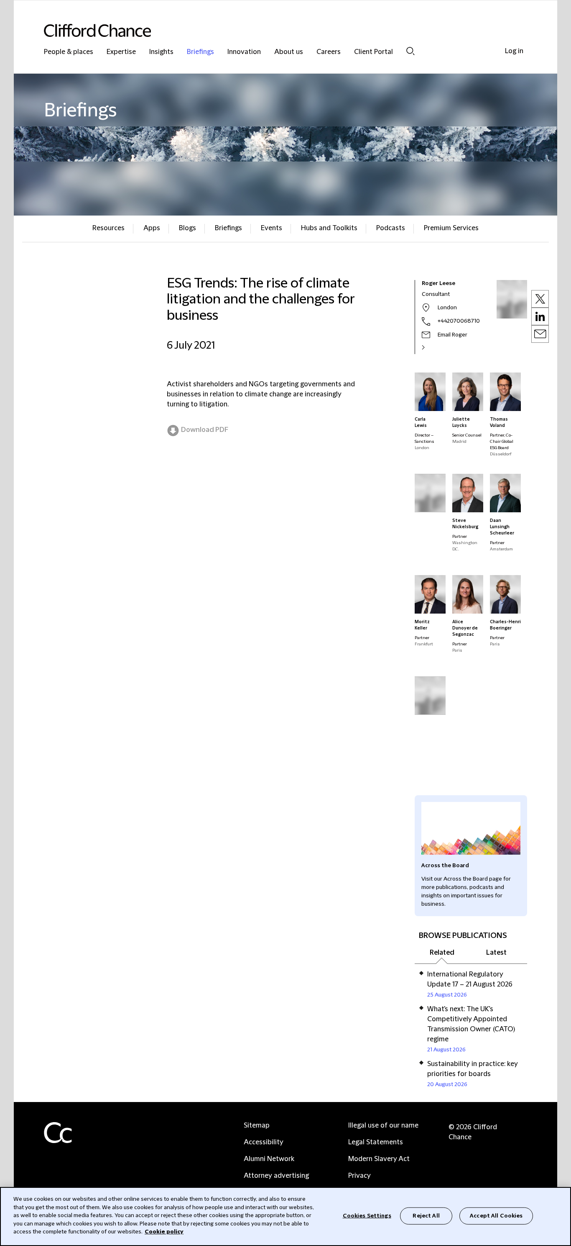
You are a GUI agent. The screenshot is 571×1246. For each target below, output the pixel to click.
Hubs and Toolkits (329, 228)
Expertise (121, 52)
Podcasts (390, 228)
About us (288, 52)
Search (410, 50)
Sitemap (257, 1125)
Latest (496, 952)
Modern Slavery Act (379, 1159)
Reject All (426, 1215)
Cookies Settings (367, 1215)
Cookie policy (164, 1231)
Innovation (244, 52)
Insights (161, 52)
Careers (328, 52)
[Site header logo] (269, 30)
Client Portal (373, 52)
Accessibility (263, 1142)
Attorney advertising (276, 1175)
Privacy (359, 1175)
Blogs (187, 228)
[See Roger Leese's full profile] (432, 347)
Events (271, 228)
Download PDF (204, 430)
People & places (68, 52)
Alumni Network (269, 1159)
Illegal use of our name (383, 1125)
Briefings (200, 52)
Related (442, 952)
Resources (108, 228)
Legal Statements (375, 1142)
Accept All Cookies (496, 1215)
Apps (151, 228)
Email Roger (452, 334)
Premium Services (451, 228)
